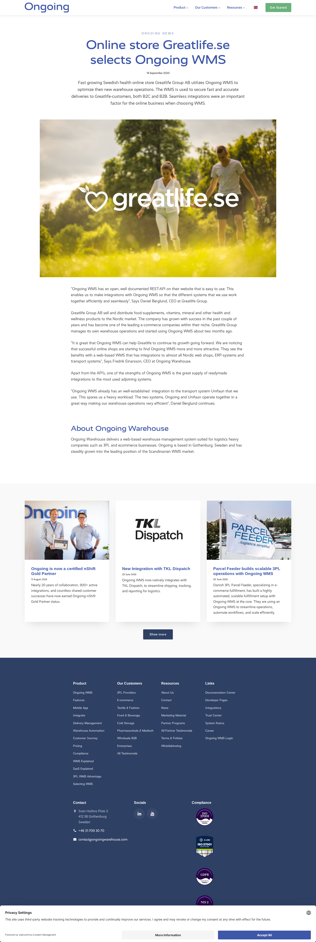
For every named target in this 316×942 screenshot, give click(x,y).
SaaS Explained (83, 769)
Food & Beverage (128, 715)
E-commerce (125, 700)
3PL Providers (126, 692)
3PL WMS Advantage (87, 776)
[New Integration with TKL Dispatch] (158, 530)
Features (78, 700)
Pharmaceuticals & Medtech (135, 730)
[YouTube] (152, 813)
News (164, 708)
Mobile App (80, 708)
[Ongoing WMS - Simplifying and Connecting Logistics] (47, 7)
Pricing (77, 746)
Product (180, 7)
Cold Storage (125, 723)
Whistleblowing (171, 746)
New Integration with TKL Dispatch (156, 568)
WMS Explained (83, 761)
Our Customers (206, 7)
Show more (158, 634)
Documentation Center (220, 692)
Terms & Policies (172, 738)
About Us (167, 692)
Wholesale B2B (127, 738)
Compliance (80, 753)
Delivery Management (87, 723)
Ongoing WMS (82, 692)
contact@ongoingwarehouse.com (102, 839)
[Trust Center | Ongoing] (205, 829)
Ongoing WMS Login (219, 738)
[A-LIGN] (205, 861)
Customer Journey (85, 738)
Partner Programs (173, 723)
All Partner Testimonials (176, 730)
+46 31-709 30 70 (91, 831)
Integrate (79, 715)
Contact (166, 700)
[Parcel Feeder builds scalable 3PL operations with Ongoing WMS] (249, 530)
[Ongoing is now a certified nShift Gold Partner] (67, 530)
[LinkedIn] (139, 813)
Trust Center (213, 715)
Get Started (278, 7)
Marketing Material (173, 715)
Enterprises (124, 746)
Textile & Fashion (128, 708)
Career (209, 730)
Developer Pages (216, 700)
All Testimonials (127, 753)
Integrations (213, 708)
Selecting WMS (83, 784)
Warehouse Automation (88, 730)
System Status (214, 723)
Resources (235, 7)
